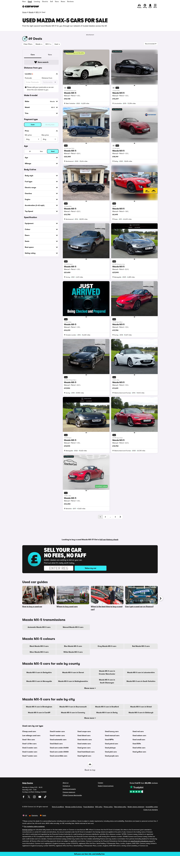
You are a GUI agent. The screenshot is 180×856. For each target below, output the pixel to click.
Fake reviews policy (120, 807)
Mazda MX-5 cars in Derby (107, 713)
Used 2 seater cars (29, 748)
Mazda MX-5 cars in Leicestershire (141, 672)
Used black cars (56, 744)
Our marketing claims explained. (34, 826)
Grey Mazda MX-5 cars (107, 646)
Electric (45, 2)
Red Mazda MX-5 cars (141, 646)
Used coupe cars (84, 731)
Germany (35, 815)
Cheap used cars (29, 731)
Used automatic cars (58, 740)
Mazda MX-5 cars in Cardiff (39, 713)
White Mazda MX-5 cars (73, 652)
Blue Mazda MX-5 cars (73, 646)
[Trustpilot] (144, 789)
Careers (100, 783)
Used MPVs (109, 740)
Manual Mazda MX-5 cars (73, 627)
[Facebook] (23, 797)
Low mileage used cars (31, 736)
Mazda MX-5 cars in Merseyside (39, 681)
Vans (57, 2)
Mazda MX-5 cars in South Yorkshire (141, 681)
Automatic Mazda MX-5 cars (39, 627)
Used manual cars (112, 736)
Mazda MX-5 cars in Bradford (107, 707)
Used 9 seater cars (57, 736)
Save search (43, 62)
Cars (33, 55)
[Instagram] (34, 797)
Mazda (31, 12)
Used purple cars (112, 756)
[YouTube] (40, 797)
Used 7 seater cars (29, 756)
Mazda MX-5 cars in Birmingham (39, 707)
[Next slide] (160, 598)
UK (26, 815)
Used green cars (84, 748)
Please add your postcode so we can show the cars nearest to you (40, 88)
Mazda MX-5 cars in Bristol (141, 707)
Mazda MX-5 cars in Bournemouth (73, 707)
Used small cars (139, 740)
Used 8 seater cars (57, 731)
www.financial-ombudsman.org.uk (142, 841)
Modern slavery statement (136, 807)
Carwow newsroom (69, 792)
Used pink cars (111, 752)
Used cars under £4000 (59, 748)
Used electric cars (85, 740)
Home (24, 12)
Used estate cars (84, 744)
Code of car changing (150, 809)
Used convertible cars (58, 756)
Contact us (66, 786)
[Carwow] (30, 6)
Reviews (70, 2)
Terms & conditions (58, 807)
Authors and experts (69, 789)
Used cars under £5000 (59, 752)
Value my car (90, 568)
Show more (89, 688)
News (63, 2)
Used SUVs (137, 744)
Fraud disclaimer (88, 807)
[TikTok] (45, 797)
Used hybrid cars (84, 756)
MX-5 (38, 12)
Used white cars (139, 748)
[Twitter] (29, 797)
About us (65, 783)
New (24, 2)
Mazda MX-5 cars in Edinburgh (141, 713)
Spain (44, 815)
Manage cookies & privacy (73, 807)
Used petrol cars (111, 744)
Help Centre (27, 783)
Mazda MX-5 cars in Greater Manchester (107, 672)
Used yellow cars (139, 752)
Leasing (37, 2)
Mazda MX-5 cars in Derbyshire (39, 672)
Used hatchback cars (86, 752)
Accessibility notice (152, 807)
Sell (51, 2)
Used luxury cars (112, 731)
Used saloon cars (139, 736)
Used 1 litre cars (28, 740)
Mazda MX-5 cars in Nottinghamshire (73, 681)
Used (30, 2)
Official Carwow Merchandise (72, 795)
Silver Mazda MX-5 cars (39, 652)
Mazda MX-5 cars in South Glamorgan (107, 681)
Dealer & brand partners (105, 786)
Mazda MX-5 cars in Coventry (73, 713)
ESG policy (98, 807)
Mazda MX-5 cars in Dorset (73, 672)
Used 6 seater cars (29, 752)
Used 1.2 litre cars (29, 744)
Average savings (27, 829)
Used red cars (138, 731)
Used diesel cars (84, 736)
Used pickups (110, 748)
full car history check (109, 540)
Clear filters (28, 44)
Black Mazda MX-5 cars (39, 646)
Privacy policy (108, 807)
